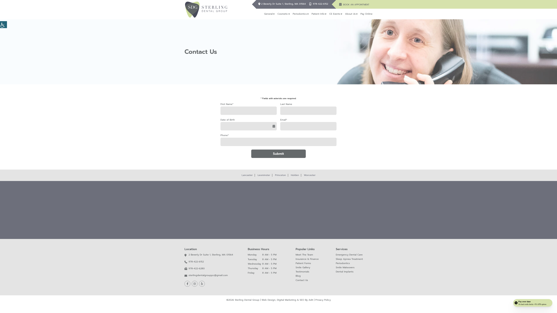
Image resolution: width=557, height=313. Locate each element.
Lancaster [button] (247, 175)
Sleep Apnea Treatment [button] (349, 259)
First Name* (226, 104)
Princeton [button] (280, 175)
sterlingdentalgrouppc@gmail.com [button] (208, 275)
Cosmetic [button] (282, 14)
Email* (283, 119)
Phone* (224, 135)
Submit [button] (278, 153)
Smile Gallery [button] (303, 267)
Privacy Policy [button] (323, 300)
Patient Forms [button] (303, 263)
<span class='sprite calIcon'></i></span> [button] (273, 126)
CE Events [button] (334, 14)
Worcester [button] (309, 175)
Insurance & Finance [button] (307, 259)
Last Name (286, 104)
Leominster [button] (264, 175)
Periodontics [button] (300, 14)
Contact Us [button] (302, 280)
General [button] (268, 14)
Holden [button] (295, 175)
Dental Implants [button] (344, 271)
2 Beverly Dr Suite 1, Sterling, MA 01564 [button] (283, 4)
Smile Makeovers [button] (345, 267)
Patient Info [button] (318, 14)
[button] (3, 24)
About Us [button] (350, 14)
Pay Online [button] (366, 14)
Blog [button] (298, 276)
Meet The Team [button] (304, 254)
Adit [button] (311, 300)
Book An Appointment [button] (356, 4)
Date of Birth (227, 119)
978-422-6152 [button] (320, 4)
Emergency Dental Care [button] (349, 254)
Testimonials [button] (302, 271)
